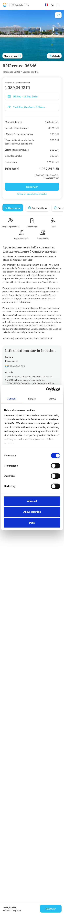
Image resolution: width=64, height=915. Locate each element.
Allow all (32, 501)
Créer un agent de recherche (32, 193)
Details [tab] (32, 398)
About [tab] (52, 398)
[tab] (12, 207)
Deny (32, 522)
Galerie (56, 56)
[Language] (46, 5)
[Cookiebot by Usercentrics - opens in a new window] (46, 389)
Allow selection (32, 511)
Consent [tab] (11, 398)
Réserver (51, 908)
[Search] (52, 4)
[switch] (55, 465)
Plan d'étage (11, 56)
